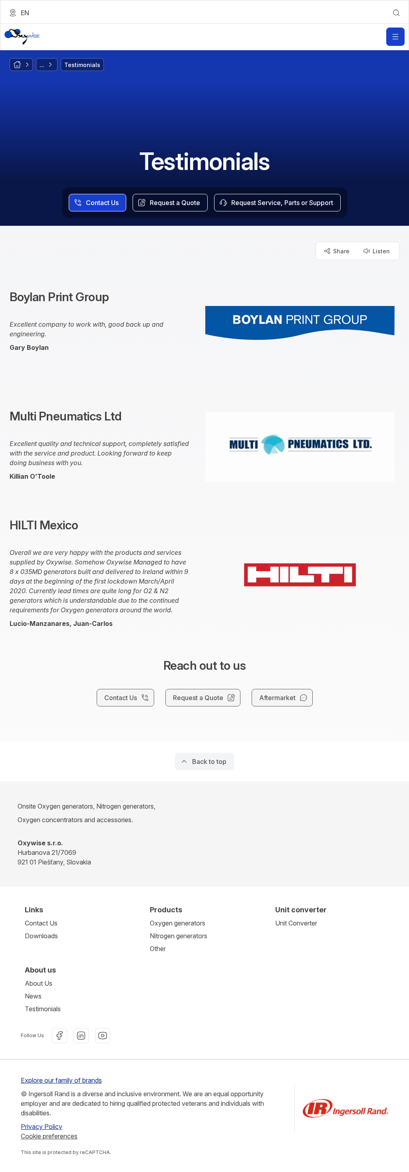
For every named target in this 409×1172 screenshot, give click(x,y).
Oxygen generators (177, 923)
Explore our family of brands (61, 1080)
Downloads (41, 936)
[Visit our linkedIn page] (81, 1035)
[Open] (395, 37)
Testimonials (43, 1009)
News (33, 996)
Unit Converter (296, 923)
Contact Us (41, 923)
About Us (38, 983)
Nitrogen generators (178, 936)
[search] (396, 13)
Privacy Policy (41, 1127)
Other (158, 949)
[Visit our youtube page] (102, 1035)
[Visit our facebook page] (59, 1035)
